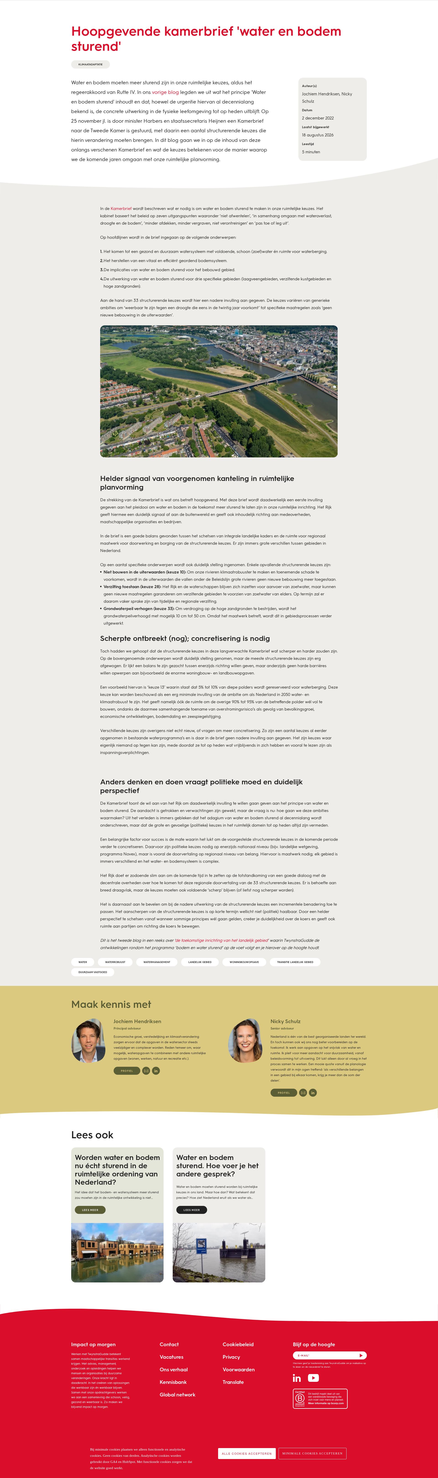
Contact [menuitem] (169, 1344)
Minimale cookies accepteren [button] (312, 1453)
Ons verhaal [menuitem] (174, 1369)
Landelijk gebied (199, 962)
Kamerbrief (121, 208)
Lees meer (90, 1210)
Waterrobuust (115, 962)
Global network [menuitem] (178, 1394)
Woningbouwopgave (244, 962)
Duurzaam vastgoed (92, 972)
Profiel (127, 1070)
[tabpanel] (140, 1046)
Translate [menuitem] (233, 1382)
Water (82, 962)
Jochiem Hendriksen (320, 93)
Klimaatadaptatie (90, 64)
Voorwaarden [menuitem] (239, 1369)
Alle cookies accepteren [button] (247, 1453)
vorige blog (165, 92)
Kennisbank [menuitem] (173, 1382)
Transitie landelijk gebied (295, 962)
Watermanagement (156, 962)
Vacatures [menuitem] (171, 1356)
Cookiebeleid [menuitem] (238, 1344)
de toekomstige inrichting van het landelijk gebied (221, 940)
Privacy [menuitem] (231, 1356)
